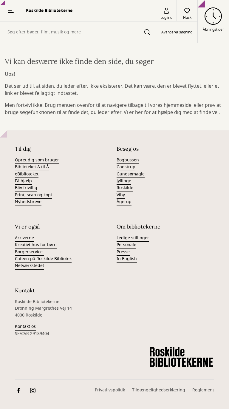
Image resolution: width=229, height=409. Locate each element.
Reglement (203, 390)
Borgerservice (29, 252)
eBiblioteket (26, 174)
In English (127, 259)
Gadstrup (126, 167)
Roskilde (125, 188)
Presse (123, 252)
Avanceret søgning (176, 32)
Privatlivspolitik (110, 390)
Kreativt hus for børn (36, 245)
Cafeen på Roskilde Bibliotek (43, 259)
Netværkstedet (29, 266)
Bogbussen (128, 160)
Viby (121, 195)
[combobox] (78, 32)
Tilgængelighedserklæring (158, 390)
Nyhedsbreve (28, 202)
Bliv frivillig (26, 188)
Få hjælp (23, 181)
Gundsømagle (131, 174)
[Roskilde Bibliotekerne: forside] (181, 357)
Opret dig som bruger (37, 160)
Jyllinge (124, 181)
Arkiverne (24, 238)
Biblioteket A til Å (32, 167)
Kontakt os (25, 326)
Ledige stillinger (133, 238)
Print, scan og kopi (33, 195)
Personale (126, 245)
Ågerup (124, 202)
